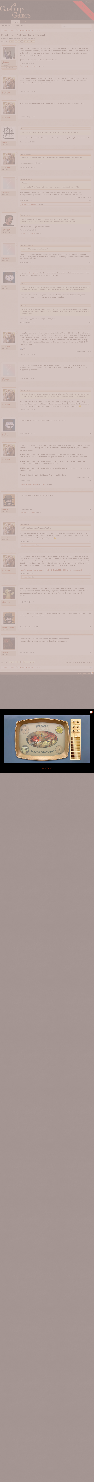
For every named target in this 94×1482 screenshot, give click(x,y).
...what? (47, 768)
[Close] (91, 712)
